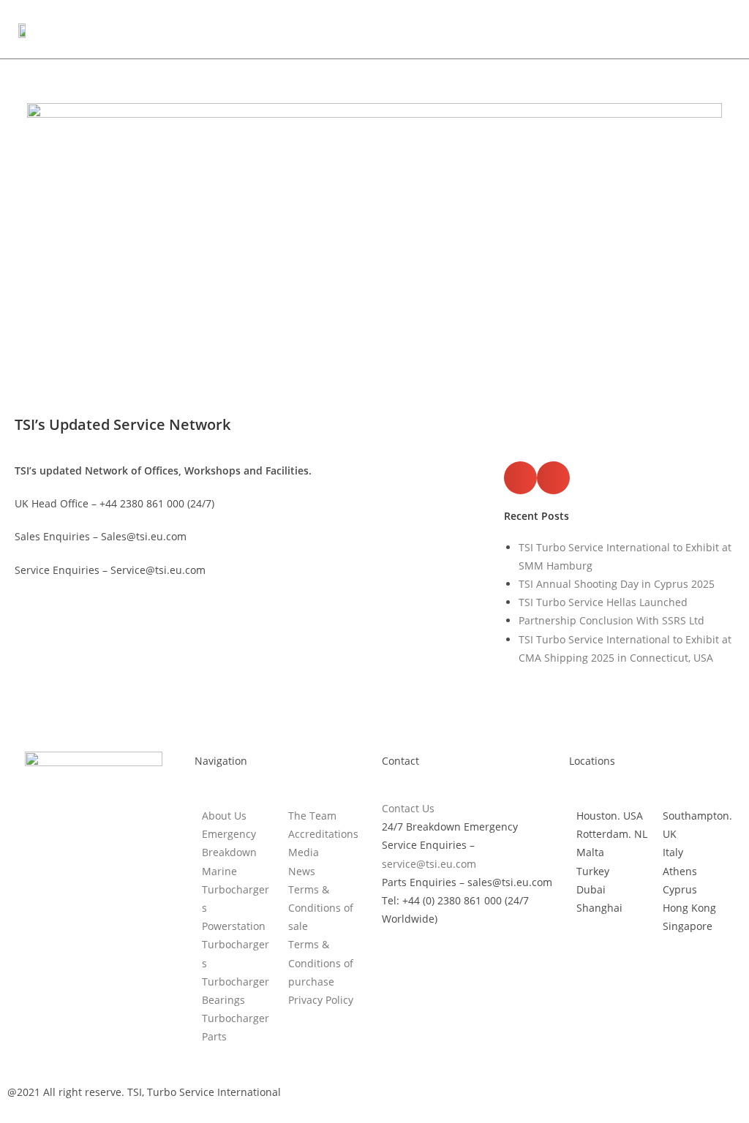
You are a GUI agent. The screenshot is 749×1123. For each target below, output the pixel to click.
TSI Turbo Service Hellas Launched (603, 602)
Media (303, 852)
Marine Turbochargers (235, 889)
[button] (719, 29)
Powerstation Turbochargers (235, 944)
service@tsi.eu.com (429, 864)
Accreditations (323, 834)
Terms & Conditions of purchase (320, 962)
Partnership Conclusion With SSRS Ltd (611, 620)
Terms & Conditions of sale (320, 907)
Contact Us (408, 808)
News (301, 871)
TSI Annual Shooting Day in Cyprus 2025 (617, 584)
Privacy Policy (320, 1000)
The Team (312, 816)
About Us (224, 816)
